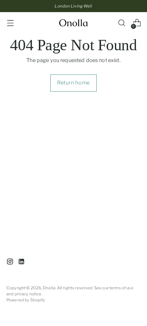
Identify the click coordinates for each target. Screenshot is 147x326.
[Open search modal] (121, 23)
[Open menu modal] (10, 23)
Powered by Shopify (25, 299)
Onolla (49, 287)
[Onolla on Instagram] (10, 263)
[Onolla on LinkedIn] (22, 263)
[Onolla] (73, 22)
